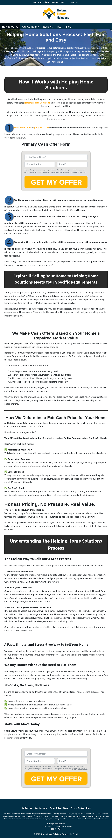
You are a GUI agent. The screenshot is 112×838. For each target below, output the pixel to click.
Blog (68, 27)
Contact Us (73, 2)
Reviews (48, 27)
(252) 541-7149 (41, 127)
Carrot (75, 834)
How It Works (10, 27)
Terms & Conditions (58, 808)
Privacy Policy (82, 172)
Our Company (30, 27)
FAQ (59, 27)
